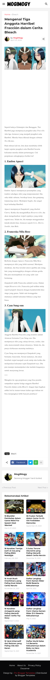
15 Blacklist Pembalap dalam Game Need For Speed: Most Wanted (12, 520)
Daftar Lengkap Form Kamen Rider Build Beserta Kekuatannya (35, 582)
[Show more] (41, 462)
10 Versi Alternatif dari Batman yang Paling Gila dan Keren (13, 644)
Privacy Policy (34, 665)
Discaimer (25, 668)
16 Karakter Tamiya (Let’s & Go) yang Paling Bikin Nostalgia (13, 552)
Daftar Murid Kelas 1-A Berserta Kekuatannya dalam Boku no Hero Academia (36, 646)
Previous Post (9, 487)
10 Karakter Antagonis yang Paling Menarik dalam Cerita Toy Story (12, 613)
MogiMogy (20, 474)
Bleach (15, 15)
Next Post (42, 487)
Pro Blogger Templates (24, 673)
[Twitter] (30, 462)
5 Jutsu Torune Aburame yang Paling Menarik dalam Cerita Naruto (36, 552)
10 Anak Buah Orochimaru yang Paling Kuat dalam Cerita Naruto (13, 582)
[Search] (46, 4)
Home (7, 15)
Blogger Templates (26, 675)
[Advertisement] (25, 98)
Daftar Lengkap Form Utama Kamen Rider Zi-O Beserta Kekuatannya (36, 612)
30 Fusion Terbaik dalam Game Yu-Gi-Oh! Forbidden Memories (35, 519)
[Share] (43, 39)
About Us (21, 665)
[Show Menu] (3, 4)
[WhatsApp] (35, 462)
